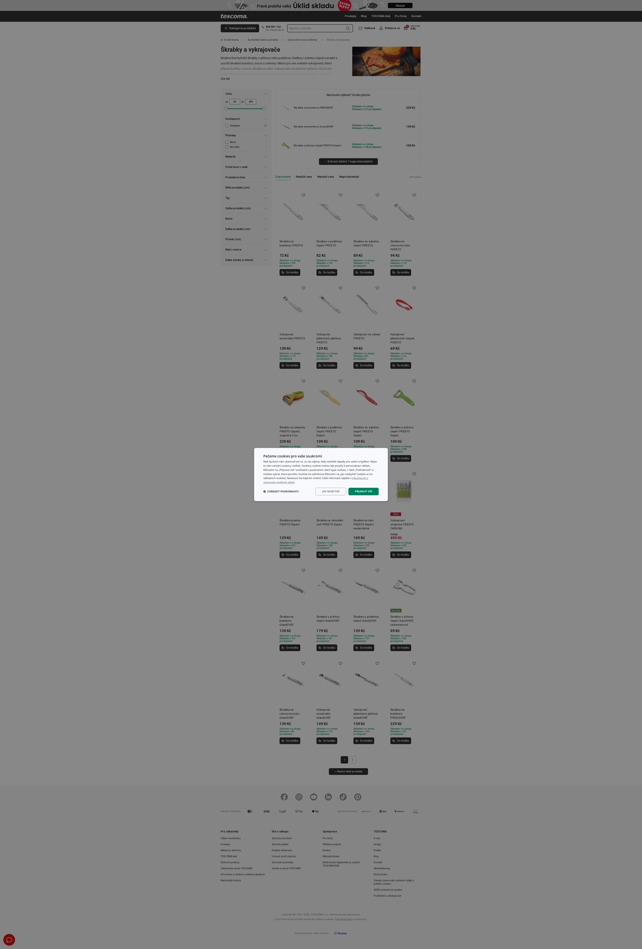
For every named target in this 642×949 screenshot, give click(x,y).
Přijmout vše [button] (363, 491)
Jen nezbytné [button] (331, 491)
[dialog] (321, 474)
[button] (281, 491)
